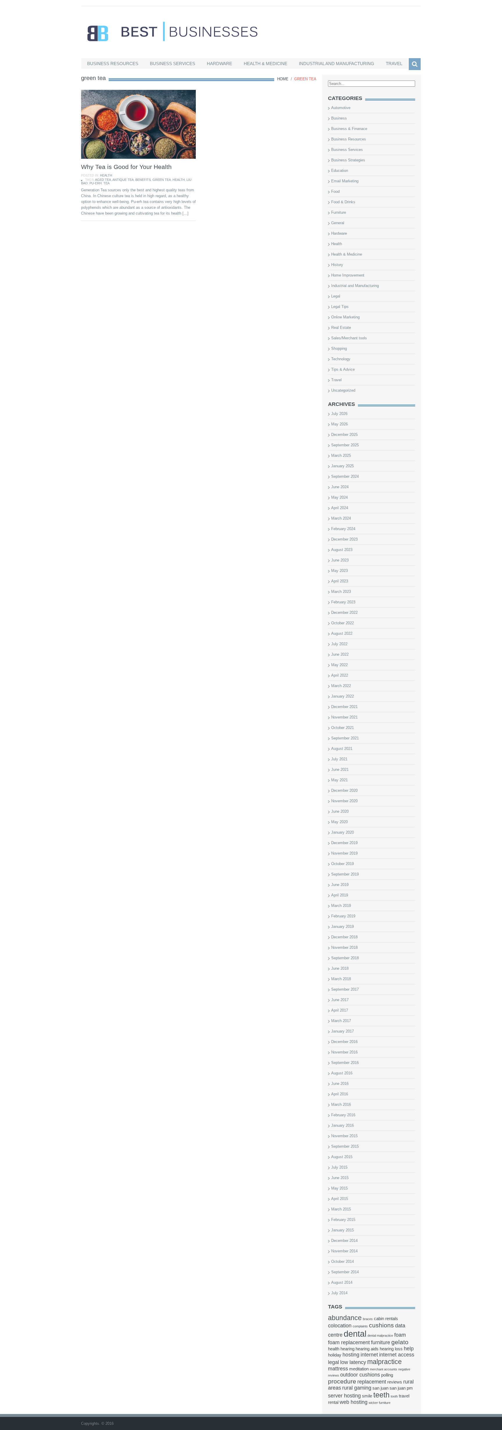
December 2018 (344, 937)
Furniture (338, 212)
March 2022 (341, 686)
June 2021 (340, 769)
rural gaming (356, 1388)
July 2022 (339, 644)
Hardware (219, 63)
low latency (353, 1362)
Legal (335, 296)
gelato (399, 1342)
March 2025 (341, 455)
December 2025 (344, 434)
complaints (360, 1326)
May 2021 (339, 780)
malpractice (384, 1361)
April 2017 (339, 1010)
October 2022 (342, 623)
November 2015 (344, 1136)
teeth (381, 1395)
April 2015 (339, 1199)
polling (387, 1375)
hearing (347, 1349)
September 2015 (345, 1146)
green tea (162, 179)
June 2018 (340, 968)
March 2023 (341, 591)
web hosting (353, 1402)
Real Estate (341, 327)
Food (335, 191)
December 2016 (344, 1041)
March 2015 (341, 1209)
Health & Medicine (265, 63)
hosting (351, 1355)
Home (282, 79)
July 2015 (339, 1167)
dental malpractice (380, 1335)
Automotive (340, 108)
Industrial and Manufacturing (336, 63)
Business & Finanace (349, 128)
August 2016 (341, 1073)
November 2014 (344, 1251)
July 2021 (339, 759)
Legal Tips (340, 306)
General (337, 223)
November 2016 (344, 1052)
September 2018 (345, 958)
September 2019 (345, 874)
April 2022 (339, 675)
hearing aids (367, 1349)
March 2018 (341, 979)
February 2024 (343, 529)
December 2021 (344, 707)
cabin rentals (386, 1318)
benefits (143, 179)
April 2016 (339, 1094)
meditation (359, 1369)
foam (400, 1335)
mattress (338, 1369)
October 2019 (342, 864)
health (179, 179)
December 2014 (344, 1240)
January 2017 (342, 1031)
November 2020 (344, 801)
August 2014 (341, 1282)
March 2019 (341, 905)
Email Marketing (344, 181)
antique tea (123, 179)
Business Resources (112, 63)
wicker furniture (379, 1402)
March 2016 (341, 1104)
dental (355, 1333)
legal (333, 1362)
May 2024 (339, 497)
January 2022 (342, 696)
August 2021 (341, 748)
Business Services (172, 63)
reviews (394, 1382)
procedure (342, 1381)
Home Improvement (347, 275)
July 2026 (339, 413)
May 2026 (339, 424)
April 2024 (339, 508)
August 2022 (341, 633)
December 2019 (344, 843)
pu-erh (95, 183)
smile (367, 1396)
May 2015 (339, 1188)
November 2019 (344, 853)
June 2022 (340, 654)
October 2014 (342, 1261)
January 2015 (342, 1230)
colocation (340, 1326)
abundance (345, 1318)
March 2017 (341, 1021)
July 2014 (339, 1293)
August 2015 (341, 1157)
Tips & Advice (343, 369)
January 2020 (342, 832)
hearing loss (391, 1349)
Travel (394, 63)
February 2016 (343, 1115)
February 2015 (343, 1219)
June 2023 (340, 560)
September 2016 (345, 1062)
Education (339, 170)
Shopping (339, 348)
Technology (340, 359)
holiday (334, 1355)
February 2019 (343, 916)
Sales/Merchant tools (349, 338)
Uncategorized (343, 390)
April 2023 (339, 581)
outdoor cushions (360, 1375)
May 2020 (339, 822)
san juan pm (401, 1388)
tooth (394, 1396)
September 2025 (345, 445)
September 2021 (345, 738)
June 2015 (340, 1178)
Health (106, 175)
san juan (380, 1388)
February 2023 (343, 602)
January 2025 (342, 466)
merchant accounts (383, 1369)
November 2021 (344, 717)
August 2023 (341, 550)
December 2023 (344, 539)
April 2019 (339, 895)
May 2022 (339, 665)
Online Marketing (345, 317)
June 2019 (340, 884)
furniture (380, 1342)
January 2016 (342, 1125)
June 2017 (340, 1000)
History (337, 265)
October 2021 (342, 727)
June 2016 (340, 1083)
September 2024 (345, 476)
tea (106, 183)
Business (339, 118)
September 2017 (345, 989)
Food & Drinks (343, 202)
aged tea (103, 179)
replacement (371, 1382)
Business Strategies (348, 160)
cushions (381, 1325)
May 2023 (339, 570)
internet (369, 1355)
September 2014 (345, 1272)
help (409, 1348)
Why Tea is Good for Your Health (126, 166)
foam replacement (349, 1342)
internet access (396, 1355)
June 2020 (340, 811)
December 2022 (344, 612)
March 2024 (341, 518)
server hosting (344, 1396)
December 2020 (344, 790)
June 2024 (340, 487)
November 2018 (344, 947)
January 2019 (342, 926)
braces (368, 1319)
